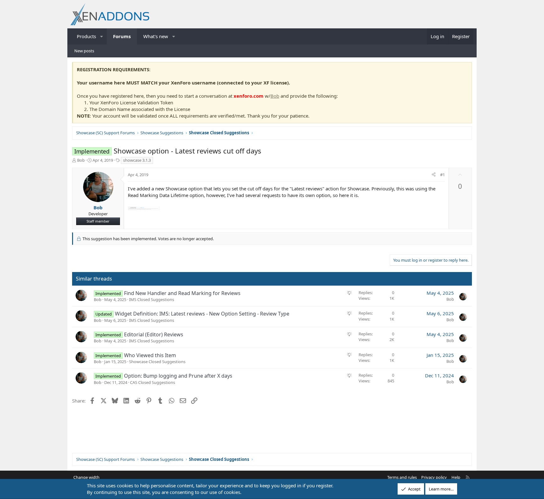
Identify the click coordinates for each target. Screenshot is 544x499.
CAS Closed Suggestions (152, 382)
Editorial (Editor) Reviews (153, 334)
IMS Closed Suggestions (151, 299)
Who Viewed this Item (150, 355)
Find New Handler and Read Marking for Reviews (182, 293)
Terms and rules (402, 477)
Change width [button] (86, 477)
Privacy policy (434, 477)
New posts (84, 51)
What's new (155, 36)
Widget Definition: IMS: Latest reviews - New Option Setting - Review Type (202, 313)
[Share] (433, 174)
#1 (442, 174)
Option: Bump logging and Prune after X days (178, 375)
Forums (122, 36)
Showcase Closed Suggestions (157, 361)
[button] (102, 36)
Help (455, 477)
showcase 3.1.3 (137, 160)
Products (86, 36)
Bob (274, 96)
